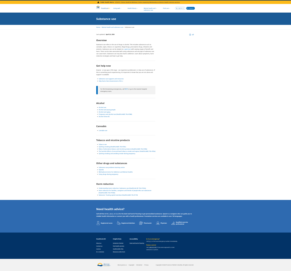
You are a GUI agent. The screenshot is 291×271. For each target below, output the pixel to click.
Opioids (101, 170)
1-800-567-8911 (153, 247)
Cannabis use (103, 130)
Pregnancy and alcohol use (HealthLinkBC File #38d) (115, 114)
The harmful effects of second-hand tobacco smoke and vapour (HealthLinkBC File (125, 151)
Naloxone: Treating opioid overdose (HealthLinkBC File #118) (118, 195)
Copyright (131, 265)
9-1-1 (126, 89)
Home (98, 27)
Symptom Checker (118, 243)
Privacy (146, 265)
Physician (164, 223)
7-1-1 (117, 214)
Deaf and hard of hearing (137, 243)
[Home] (103, 7)
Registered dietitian (128, 223)
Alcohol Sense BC (104, 116)
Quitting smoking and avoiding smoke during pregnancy (117, 153)
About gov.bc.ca (122, 265)
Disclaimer (139, 265)
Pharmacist (148, 223)
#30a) (153, 151)
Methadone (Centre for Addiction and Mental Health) (115, 172)
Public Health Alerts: (107, 2)
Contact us (99, 246)
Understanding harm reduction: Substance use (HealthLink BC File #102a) (122, 188)
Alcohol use (102, 107)
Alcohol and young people (107, 110)
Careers (98, 249)
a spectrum (127, 49)
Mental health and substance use (112, 27)
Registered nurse (106, 223)
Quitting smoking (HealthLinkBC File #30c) (112, 147)
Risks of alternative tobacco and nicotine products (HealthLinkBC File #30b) (123, 149)
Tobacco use (103, 144)
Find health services (118, 246)
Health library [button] (132, 8)
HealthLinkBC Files (118, 249)
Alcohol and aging (104, 112)
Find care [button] (166, 8)
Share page (193, 34)
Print (190, 34)
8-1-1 (181, 8)
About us (98, 243)
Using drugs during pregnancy (108, 174)
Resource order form (119, 252)
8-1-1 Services (100, 252)
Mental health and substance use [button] (150, 9)
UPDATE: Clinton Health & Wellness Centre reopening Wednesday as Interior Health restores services (147, 2)
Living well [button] (116, 8)
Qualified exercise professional (182, 223)
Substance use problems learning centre (112, 167)
